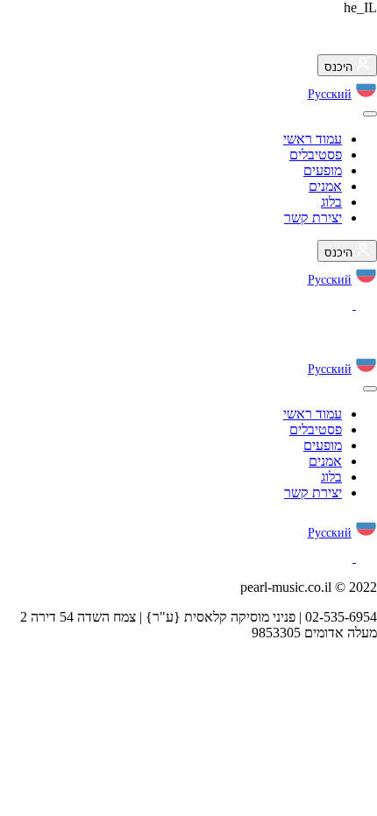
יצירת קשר (313, 217)
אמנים (325, 186)
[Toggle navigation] (370, 113)
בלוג (331, 201)
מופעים (322, 170)
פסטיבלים (315, 154)
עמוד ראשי (312, 138)
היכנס (340, 67)
